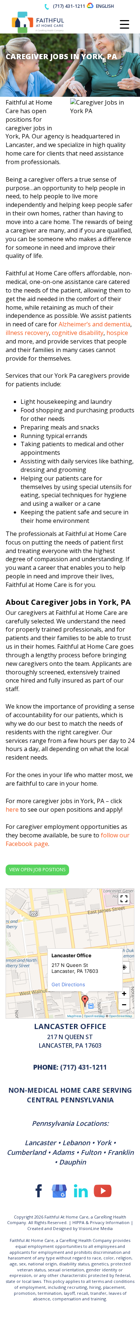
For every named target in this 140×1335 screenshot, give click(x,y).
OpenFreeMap (94, 1016)
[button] (85, 1001)
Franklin (121, 1152)
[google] (59, 1190)
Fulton (91, 1152)
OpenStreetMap (120, 1016)
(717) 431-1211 (83, 1067)
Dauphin (72, 1161)
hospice (117, 333)
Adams (63, 1152)
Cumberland (26, 1152)
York (103, 1142)
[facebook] (38, 1190)
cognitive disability (77, 333)
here (12, 809)
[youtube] (103, 1190)
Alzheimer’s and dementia (94, 324)
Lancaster (40, 1142)
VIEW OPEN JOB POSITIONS (37, 869)
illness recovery (27, 333)
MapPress (74, 1016)
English (105, 6)
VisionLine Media (96, 1228)
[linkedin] (81, 1190)
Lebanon (76, 1142)
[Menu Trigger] (124, 24)
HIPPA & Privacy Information (101, 1222)
